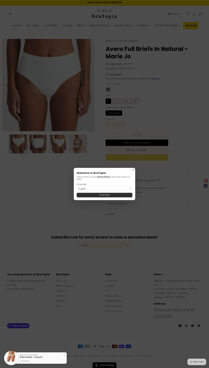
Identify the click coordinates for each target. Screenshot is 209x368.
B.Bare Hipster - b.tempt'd (31, 357)
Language (82, 184)
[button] (104, 188)
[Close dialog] (133, 169)
